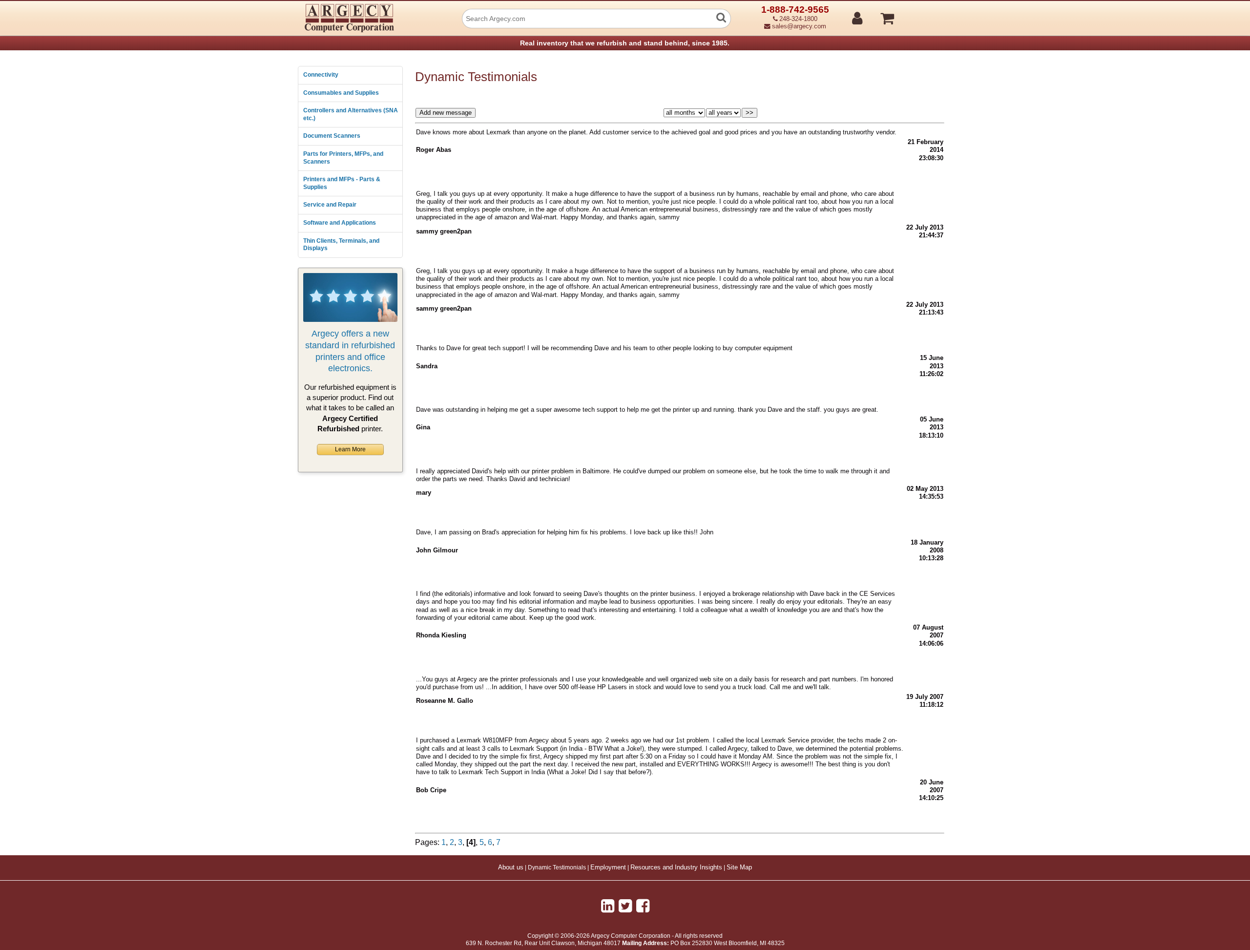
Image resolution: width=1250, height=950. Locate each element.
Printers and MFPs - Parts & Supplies (341, 183)
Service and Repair (329, 204)
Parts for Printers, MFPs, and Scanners (343, 157)
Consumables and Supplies (341, 92)
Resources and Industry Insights (676, 867)
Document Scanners (331, 135)
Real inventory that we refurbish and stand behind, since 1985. (624, 43)
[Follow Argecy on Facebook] (642, 906)
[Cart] (924, 14)
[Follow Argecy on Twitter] (625, 906)
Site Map (739, 867)
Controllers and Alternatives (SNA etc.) (350, 114)
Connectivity (320, 74)
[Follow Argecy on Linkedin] (607, 906)
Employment (608, 867)
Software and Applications (339, 222)
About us (510, 867)
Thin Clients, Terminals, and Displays (341, 244)
